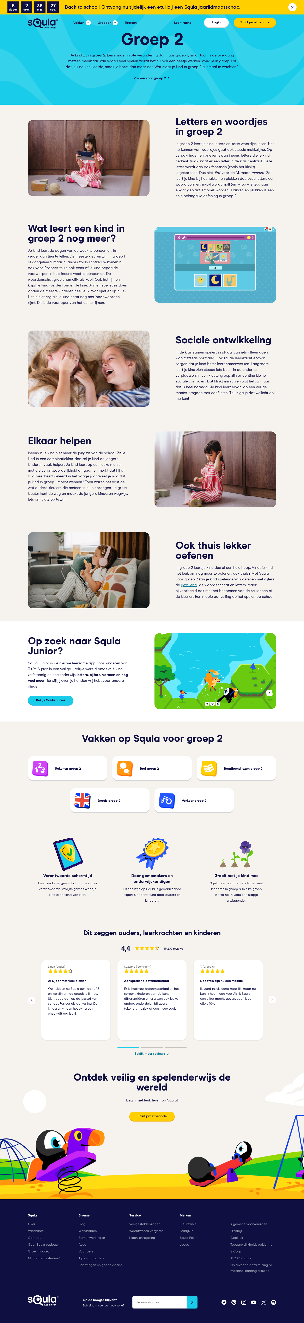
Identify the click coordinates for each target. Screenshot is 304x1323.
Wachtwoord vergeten (146, 1231)
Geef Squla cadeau (43, 1244)
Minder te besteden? (44, 1258)
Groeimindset (38, 1251)
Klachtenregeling (142, 1237)
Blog (82, 1224)
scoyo (184, 1244)
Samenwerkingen (92, 1237)
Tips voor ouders (91, 1258)
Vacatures (36, 1231)
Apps (82, 1244)
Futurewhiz (188, 1224)
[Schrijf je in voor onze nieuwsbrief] (192, 1302)
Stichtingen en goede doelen (101, 1265)
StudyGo (187, 1231)
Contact (34, 1237)
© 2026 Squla (240, 1258)
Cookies (236, 1237)
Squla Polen (188, 1237)
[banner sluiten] (292, 7)
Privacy (236, 1231)
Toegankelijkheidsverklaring (251, 1244)
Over (31, 1224)
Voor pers (86, 1251)
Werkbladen (88, 1231)
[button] (31, 1000)
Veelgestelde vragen (144, 1224)
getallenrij (189, 585)
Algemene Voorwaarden (248, 1224)
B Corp (235, 1251)
